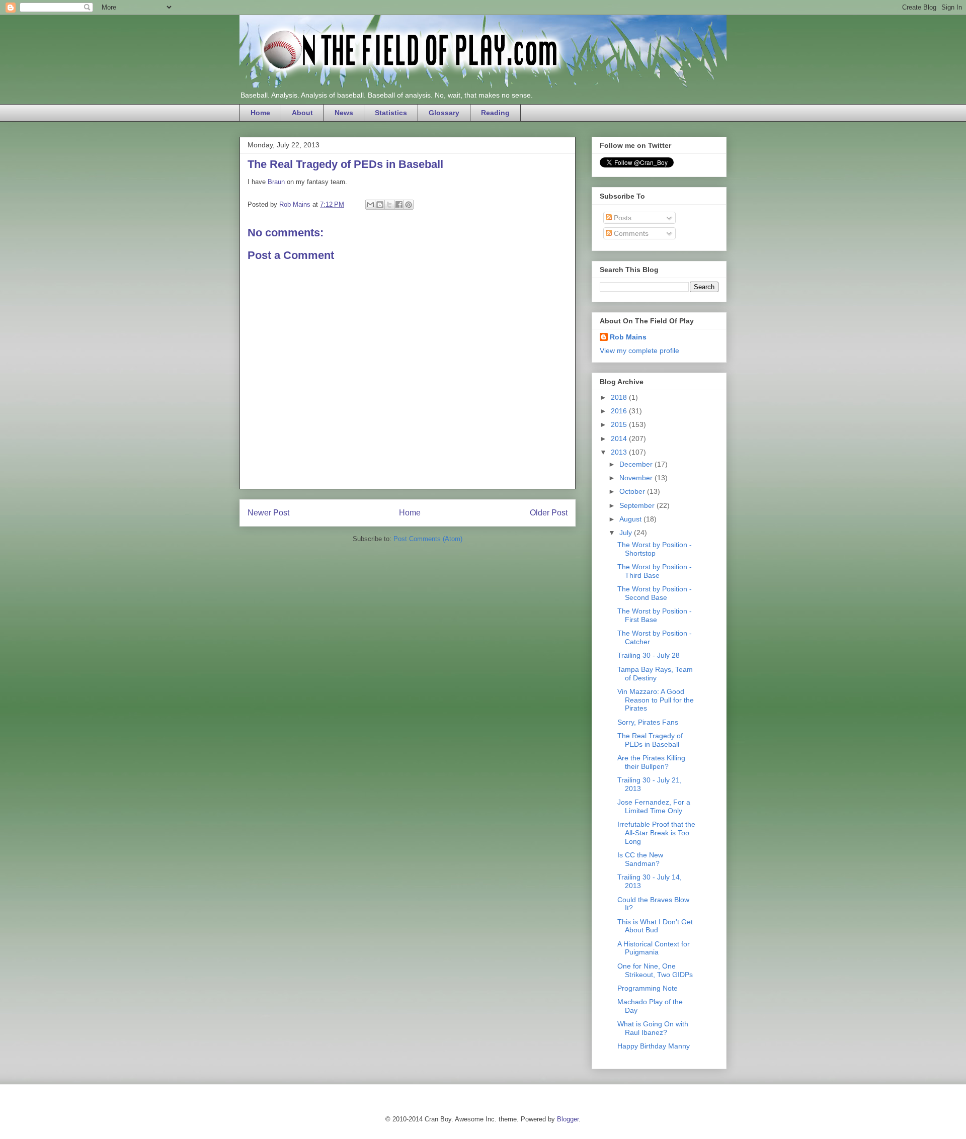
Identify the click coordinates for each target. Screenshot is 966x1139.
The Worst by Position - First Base (654, 615)
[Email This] (370, 205)
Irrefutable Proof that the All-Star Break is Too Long (656, 832)
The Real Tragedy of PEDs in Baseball (650, 740)
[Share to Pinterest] (409, 205)
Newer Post (268, 512)
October (633, 491)
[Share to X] (389, 205)
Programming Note (647, 988)
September (638, 505)
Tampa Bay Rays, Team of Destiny (655, 673)
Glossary (444, 113)
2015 (620, 424)
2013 (620, 452)
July (626, 533)
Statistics (391, 113)
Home (260, 113)
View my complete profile (639, 350)
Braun (276, 182)
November (637, 478)
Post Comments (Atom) (427, 539)
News (344, 113)
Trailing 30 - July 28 (648, 655)
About (302, 113)
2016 (620, 411)
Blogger (568, 1119)
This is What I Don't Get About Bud (655, 926)
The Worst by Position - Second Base (654, 593)
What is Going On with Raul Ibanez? (652, 1028)
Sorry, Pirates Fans (647, 722)
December (637, 464)
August (631, 519)
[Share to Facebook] (399, 205)
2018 (620, 397)
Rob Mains (628, 337)
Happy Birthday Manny (653, 1046)
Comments (630, 233)
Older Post (549, 512)
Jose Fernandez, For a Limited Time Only (653, 806)
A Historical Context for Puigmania (653, 948)
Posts (621, 218)
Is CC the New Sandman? (640, 859)
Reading (495, 113)
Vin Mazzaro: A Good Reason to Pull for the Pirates (655, 700)
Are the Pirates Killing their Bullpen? (651, 762)
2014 (620, 438)
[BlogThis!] (380, 205)
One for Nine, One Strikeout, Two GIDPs (655, 970)
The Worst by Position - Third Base (654, 571)
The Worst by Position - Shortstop (654, 549)
